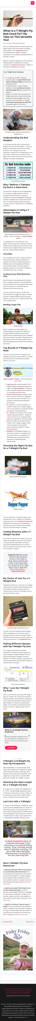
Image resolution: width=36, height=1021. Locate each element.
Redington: (10, 431)
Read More (11, 747)
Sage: (8, 384)
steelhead (20, 197)
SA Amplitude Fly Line (24, 639)
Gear (9, 43)
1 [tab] (13, 759)
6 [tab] (21, 759)
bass (13, 197)
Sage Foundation (19, 388)
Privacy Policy (22, 989)
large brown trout (17, 65)
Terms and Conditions (10, 989)
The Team (14, 991)
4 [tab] (18, 759)
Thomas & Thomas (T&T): (14, 394)
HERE (27, 1017)
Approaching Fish (18, 571)
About (29, 989)
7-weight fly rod (19, 50)
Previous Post (7, 922)
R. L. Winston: (11, 413)
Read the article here (21, 914)
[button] (5, 735)
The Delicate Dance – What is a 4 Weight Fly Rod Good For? (16, 732)
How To (5, 43)
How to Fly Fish (21, 855)
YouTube (21, 847)
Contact (7, 991)
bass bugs (29, 521)
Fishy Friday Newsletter (23, 993)
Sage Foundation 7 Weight (11, 379)
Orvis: (8, 421)
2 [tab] (14, 759)
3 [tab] (16, 759)
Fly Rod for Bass (18, 326)
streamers (21, 521)
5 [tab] (20, 759)
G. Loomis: (10, 404)
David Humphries (15, 841)
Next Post (30, 922)
